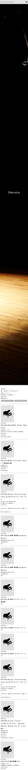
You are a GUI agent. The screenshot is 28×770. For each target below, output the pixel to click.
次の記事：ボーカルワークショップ (9, 400)
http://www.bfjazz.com (6, 511)
